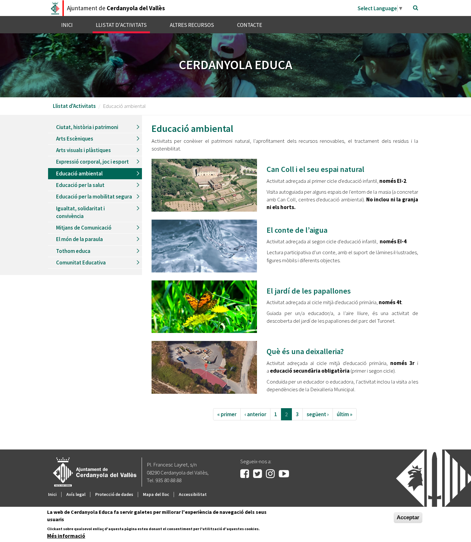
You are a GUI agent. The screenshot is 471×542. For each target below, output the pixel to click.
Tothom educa (73, 251)
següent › (318, 414)
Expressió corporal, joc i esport (92, 161)
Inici (67, 24)
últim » (344, 414)
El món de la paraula (79, 239)
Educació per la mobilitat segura (94, 196)
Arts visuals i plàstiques (83, 150)
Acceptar (408, 517)
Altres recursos (192, 24)
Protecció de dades (114, 494)
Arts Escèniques (74, 138)
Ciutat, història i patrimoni (87, 127)
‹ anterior (255, 414)
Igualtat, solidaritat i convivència (80, 212)
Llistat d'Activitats (121, 24)
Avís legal (76, 494)
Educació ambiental (79, 173)
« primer (226, 414)
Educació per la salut (80, 185)
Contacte (249, 24)
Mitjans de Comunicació (84, 227)
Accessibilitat (193, 494)
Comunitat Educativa (81, 262)
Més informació (66, 535)
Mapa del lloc (156, 494)
